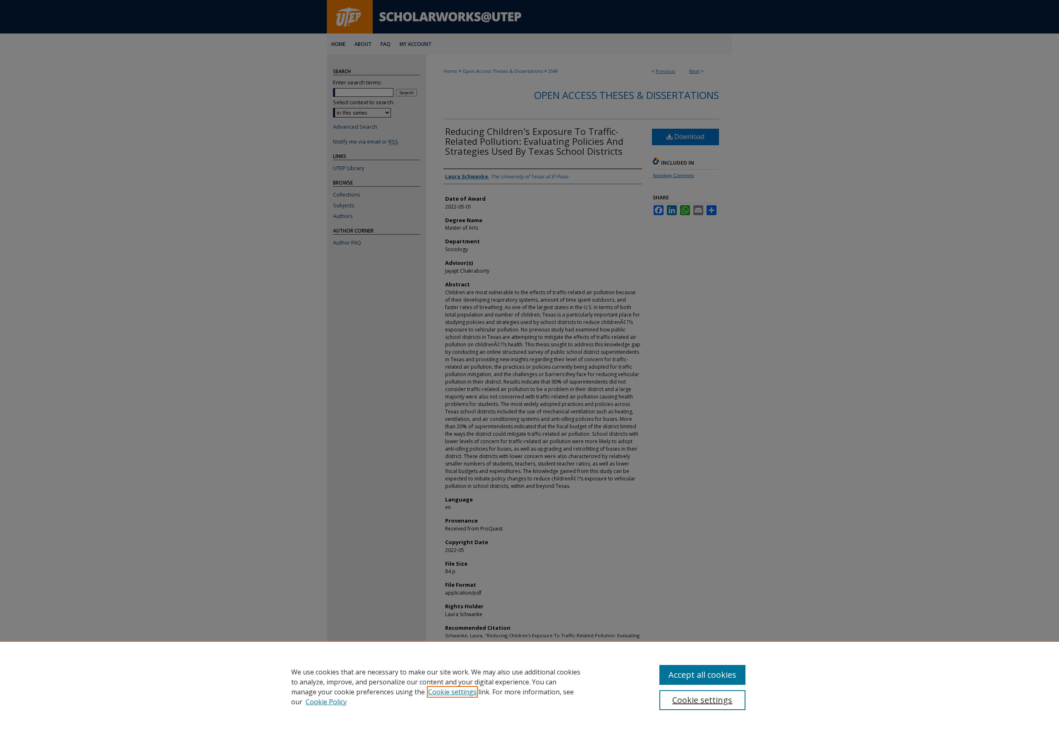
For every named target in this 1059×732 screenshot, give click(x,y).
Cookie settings (452, 691)
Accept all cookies (702, 674)
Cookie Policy (326, 701)
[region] (529, 686)
